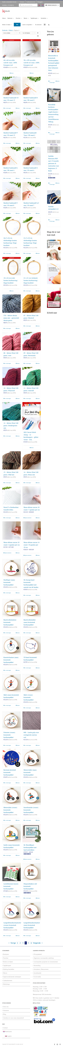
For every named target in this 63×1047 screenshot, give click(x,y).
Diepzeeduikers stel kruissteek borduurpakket (30, 886)
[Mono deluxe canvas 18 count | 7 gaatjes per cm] (31, 495)
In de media (37, 977)
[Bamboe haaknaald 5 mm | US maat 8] (11, 191)
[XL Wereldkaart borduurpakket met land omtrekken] (31, 833)
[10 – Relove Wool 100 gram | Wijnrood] (11, 376)
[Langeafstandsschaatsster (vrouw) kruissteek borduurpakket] (11, 911)
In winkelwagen (8, 108)
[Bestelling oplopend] (19, 33)
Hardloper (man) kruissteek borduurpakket (9, 582)
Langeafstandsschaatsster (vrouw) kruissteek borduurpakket (12, 925)
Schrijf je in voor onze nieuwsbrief (13, 1018)
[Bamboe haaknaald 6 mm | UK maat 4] (11, 156)
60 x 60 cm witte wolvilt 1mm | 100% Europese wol (10, 62)
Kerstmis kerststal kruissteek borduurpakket (10, 772)
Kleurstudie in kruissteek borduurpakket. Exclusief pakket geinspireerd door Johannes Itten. (53, 63)
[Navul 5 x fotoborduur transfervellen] (11, 495)
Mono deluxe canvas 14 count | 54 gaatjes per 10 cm (31, 544)
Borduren (6, 954)
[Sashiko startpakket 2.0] (54, 197)
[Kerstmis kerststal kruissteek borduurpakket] (11, 758)
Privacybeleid (38, 954)
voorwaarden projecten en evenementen (46, 962)
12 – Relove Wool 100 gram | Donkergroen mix (11, 425)
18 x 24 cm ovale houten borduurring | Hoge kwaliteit (11, 280)
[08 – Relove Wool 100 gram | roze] (11, 341)
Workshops (6, 984)
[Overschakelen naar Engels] (39, 5)
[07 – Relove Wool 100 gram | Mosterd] (31, 304)
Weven (5, 973)
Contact (5, 1028)
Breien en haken (8, 962)
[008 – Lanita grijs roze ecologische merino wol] (31, 720)
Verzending (37, 965)
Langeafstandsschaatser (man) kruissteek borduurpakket (32, 925)
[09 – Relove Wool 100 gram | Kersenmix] (31, 341)
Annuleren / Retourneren (41, 969)
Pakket (11, 30)
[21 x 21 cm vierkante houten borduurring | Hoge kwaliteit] (31, 266)
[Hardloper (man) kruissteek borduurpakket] (11, 568)
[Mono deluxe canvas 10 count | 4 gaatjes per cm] (11, 530)
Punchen (5, 958)
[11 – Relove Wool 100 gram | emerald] (31, 376)
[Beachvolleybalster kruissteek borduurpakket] (11, 608)
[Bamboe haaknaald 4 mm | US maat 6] (31, 156)
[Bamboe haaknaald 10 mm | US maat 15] (11, 86)
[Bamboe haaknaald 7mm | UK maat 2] (31, 121)
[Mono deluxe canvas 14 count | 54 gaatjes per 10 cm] (31, 530)
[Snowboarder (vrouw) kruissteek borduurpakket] (31, 795)
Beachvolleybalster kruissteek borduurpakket (10, 622)
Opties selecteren (28, 517)
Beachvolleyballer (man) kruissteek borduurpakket (30, 622)
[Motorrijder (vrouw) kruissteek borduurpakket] (11, 795)
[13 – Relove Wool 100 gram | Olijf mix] (11, 460)
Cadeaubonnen (7, 980)
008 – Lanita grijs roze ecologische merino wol (31, 734)
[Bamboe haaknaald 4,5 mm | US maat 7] (31, 191)
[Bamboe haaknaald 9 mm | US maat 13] (11, 121)
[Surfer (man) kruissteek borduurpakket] (11, 833)
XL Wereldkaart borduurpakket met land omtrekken (30, 847)
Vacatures (6, 1010)
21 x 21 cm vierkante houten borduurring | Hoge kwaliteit (31, 280)
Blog (4, 1014)
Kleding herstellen (8, 969)
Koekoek (4, 30)
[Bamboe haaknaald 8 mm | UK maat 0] (31, 86)
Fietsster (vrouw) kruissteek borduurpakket (9, 734)
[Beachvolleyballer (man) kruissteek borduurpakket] (31, 608)
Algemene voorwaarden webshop (44, 958)
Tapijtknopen (7, 965)
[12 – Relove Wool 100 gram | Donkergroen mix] (11, 411)
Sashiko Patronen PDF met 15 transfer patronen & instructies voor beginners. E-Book (53, 163)
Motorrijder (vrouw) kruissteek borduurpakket (10, 809)
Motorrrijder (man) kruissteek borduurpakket (30, 772)
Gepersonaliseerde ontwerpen (12, 977)
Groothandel (37, 973)
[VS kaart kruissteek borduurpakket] (31, 645)
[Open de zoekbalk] (49, 24)
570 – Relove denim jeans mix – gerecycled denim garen (11, 317)
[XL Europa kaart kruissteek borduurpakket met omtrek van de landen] (31, 568)
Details (12, 73)
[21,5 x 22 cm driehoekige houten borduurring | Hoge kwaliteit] (31, 226)
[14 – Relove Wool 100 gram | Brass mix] (31, 460)
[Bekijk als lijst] (37, 35)
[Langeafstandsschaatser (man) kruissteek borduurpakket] (31, 911)
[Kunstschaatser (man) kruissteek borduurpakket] (11, 645)
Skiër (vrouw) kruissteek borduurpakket (28, 697)
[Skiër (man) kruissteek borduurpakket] (11, 683)
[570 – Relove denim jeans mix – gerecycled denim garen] (11, 304)
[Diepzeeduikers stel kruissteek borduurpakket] (31, 872)
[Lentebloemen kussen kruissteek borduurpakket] (11, 872)
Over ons (6, 1007)
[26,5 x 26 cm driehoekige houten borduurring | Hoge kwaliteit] (11, 226)
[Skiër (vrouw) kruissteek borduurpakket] (31, 683)
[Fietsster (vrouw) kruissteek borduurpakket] (11, 720)
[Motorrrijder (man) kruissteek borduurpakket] (31, 758)
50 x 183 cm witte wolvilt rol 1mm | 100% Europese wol (31, 62)
